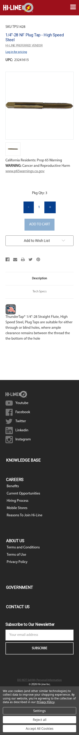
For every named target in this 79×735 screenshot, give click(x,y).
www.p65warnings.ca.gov (25, 171)
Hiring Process (17, 501)
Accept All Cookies (39, 728)
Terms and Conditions (23, 547)
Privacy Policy (17, 562)
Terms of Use (16, 555)
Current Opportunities (23, 494)
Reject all (39, 719)
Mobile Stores (17, 508)
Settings (39, 711)
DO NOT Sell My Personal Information (39, 680)
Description (39, 278)
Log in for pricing (16, 52)
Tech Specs (40, 291)
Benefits (13, 486)
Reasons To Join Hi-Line (24, 515)
